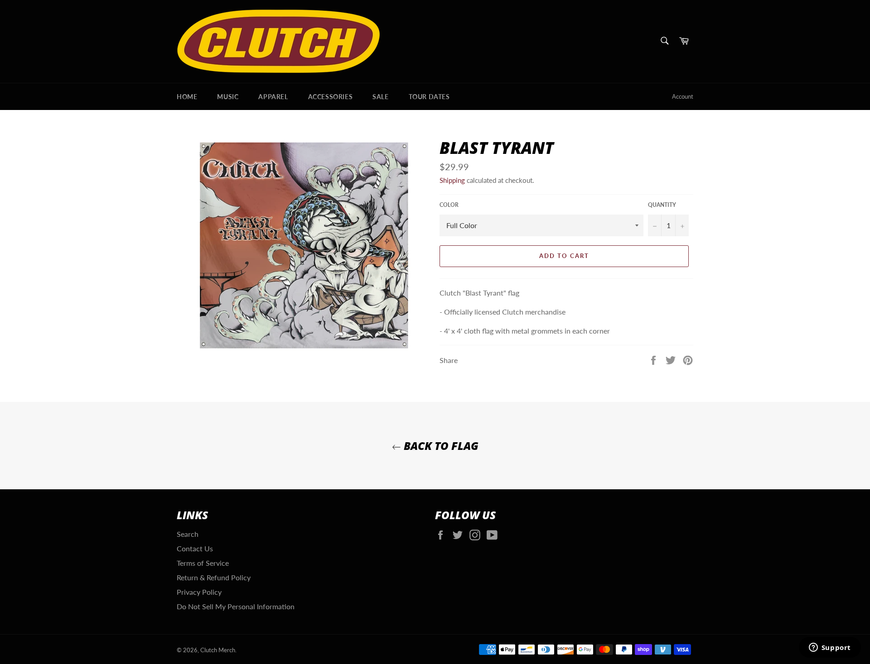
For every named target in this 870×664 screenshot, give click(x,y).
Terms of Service (203, 563)
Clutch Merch (217, 650)
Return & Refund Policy (214, 577)
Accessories (330, 96)
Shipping (452, 180)
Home (187, 96)
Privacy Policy (199, 592)
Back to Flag (439, 445)
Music (227, 96)
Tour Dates (429, 96)
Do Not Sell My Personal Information (236, 606)
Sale (380, 96)
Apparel (273, 96)
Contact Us (195, 548)
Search (187, 534)
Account (682, 96)
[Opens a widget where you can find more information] (829, 648)
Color (449, 204)
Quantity (662, 204)
